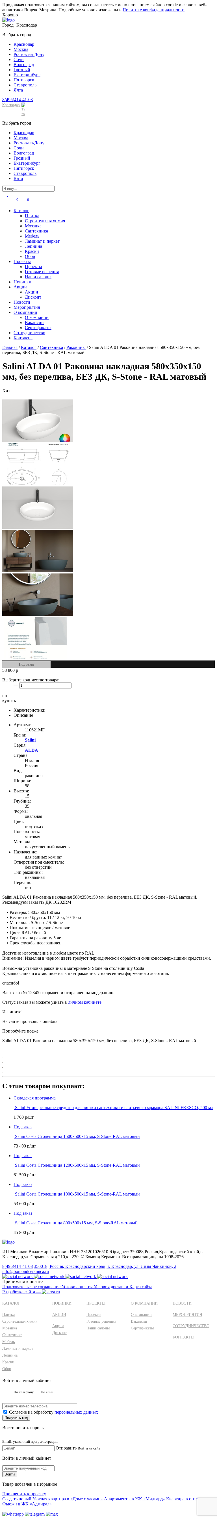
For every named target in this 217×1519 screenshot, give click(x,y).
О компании (25, 312)
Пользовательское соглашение (32, 1286)
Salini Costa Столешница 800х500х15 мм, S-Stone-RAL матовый (76, 1222)
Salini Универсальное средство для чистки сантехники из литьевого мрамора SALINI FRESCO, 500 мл (114, 1107)
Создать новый (16, 1498)
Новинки (22, 281)
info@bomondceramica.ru (25, 1271)
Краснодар (24, 44)
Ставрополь (25, 84)
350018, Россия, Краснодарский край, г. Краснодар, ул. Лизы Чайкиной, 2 (105, 1266)
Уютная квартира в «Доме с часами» (67, 1498)
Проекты (22, 261)
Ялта (18, 90)
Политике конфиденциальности (154, 9)
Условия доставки (111, 1286)
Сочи (19, 59)
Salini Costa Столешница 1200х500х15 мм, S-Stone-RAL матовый (77, 1165)
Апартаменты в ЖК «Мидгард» (134, 1498)
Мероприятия (27, 307)
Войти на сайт (89, 1448)
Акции (20, 286)
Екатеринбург (27, 74)
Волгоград (24, 64)
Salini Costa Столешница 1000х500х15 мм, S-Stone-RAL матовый (77, 1194)
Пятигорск (24, 79)
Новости (22, 302)
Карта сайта (140, 1286)
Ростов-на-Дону (29, 54)
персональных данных (76, 1412)
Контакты (23, 337)
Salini (30, 740)
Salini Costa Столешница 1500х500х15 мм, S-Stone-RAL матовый (77, 1136)
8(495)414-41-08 (17, 99)
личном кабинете (84, 1002)
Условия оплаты (78, 1286)
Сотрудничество (29, 332)
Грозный (22, 69)
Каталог (21, 210)
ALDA (31, 750)
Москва (21, 49)
